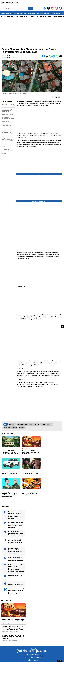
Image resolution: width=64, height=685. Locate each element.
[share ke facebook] (44, 57)
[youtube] (56, 9)
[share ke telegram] (54, 57)
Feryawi (4, 56)
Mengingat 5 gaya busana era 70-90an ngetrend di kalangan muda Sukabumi (15, 550)
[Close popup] (62, 326)
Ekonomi (40, 13)
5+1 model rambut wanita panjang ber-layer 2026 (16, 583)
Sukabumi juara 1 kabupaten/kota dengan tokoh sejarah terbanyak (16, 533)
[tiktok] (60, 9)
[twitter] (49, 9)
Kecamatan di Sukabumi (11, 427)
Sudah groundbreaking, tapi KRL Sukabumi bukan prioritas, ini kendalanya (16, 559)
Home (3, 13)
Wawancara (32, 13)
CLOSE (60, 660)
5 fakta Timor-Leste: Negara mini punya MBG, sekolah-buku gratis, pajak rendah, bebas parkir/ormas (13, 628)
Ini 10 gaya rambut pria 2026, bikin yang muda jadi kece (15, 577)
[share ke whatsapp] (50, 57)
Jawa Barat (12, 424)
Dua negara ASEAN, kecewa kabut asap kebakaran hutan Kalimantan (13, 620)
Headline (8, 13)
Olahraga (47, 13)
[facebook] (45, 9)
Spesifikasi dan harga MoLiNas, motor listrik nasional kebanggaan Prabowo (15, 541)
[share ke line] (57, 57)
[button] (53, 97)
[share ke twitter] (47, 57)
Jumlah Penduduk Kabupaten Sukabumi (28, 424)
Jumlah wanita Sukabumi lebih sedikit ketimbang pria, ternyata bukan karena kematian (16, 591)
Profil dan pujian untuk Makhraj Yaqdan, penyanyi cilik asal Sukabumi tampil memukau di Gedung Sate (16, 568)
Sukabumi (16, 13)
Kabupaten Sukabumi (47, 424)
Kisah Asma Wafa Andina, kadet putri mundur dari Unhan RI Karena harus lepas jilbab (16, 525)
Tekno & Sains (56, 13)
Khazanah (23, 13)
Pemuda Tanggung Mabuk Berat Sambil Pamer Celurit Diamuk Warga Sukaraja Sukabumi (15, 515)
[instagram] (53, 9)
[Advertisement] (32, 673)
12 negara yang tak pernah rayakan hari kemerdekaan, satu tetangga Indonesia (13, 636)
